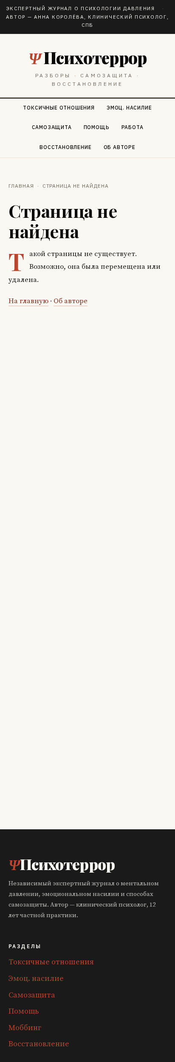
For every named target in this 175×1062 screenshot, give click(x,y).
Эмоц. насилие (129, 107)
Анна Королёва (59, 17)
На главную (28, 301)
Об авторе (119, 147)
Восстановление (65, 147)
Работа (132, 127)
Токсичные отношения (59, 107)
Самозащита (52, 127)
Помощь (97, 127)
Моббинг (24, 1028)
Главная (21, 186)
